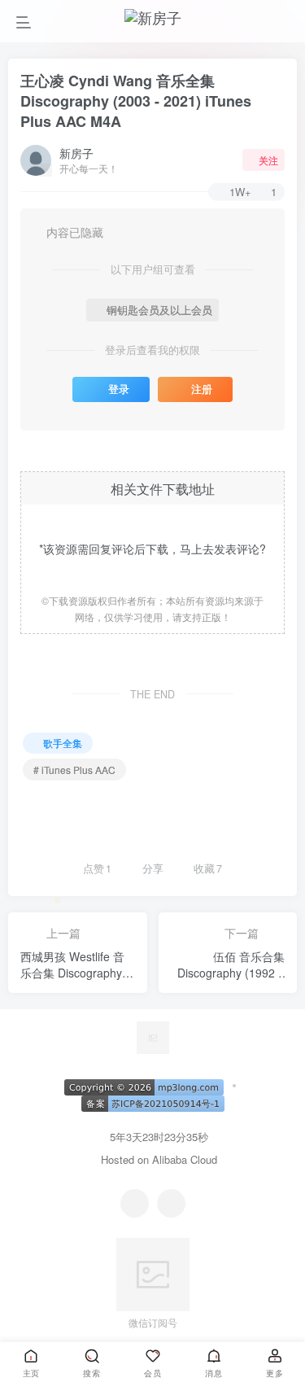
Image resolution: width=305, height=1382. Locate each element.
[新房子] (153, 1035)
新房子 (76, 153)
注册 (201, 389)
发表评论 (236, 548)
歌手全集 (62, 743)
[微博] (171, 1203)
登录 (118, 389)
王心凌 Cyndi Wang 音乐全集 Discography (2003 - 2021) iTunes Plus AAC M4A (135, 101)
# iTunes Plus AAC (74, 769)
